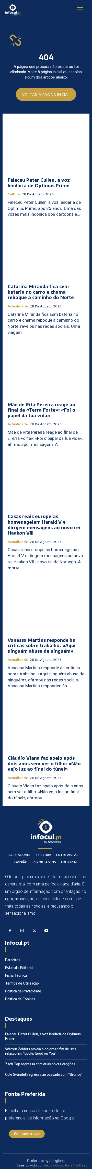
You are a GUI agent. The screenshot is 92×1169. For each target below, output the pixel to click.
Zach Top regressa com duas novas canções (40, 1064)
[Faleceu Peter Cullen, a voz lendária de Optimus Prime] (46, 145)
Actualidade (18, 306)
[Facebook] (10, 931)
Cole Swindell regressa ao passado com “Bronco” (44, 1074)
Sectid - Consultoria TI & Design (66, 1165)
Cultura (14, 194)
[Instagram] (22, 931)
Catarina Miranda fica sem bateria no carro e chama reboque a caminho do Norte (41, 291)
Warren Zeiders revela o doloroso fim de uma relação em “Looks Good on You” (40, 1051)
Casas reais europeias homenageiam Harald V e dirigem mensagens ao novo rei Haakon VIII (44, 524)
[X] (34, 931)
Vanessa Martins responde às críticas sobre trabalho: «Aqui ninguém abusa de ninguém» (42, 645)
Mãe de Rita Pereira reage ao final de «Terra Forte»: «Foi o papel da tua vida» (41, 409)
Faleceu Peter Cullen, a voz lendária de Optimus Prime (39, 182)
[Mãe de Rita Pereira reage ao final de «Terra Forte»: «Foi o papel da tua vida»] (46, 370)
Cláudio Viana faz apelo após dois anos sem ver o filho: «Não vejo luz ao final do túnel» (44, 763)
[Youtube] (46, 931)
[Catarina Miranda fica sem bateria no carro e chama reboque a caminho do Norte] (46, 251)
